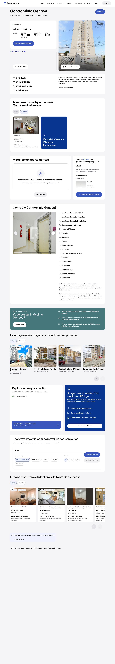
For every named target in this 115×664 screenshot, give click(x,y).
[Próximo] (102, 378)
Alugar (41, 3)
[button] (26, 132)
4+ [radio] (78, 459)
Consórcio (78, 3)
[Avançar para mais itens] (53, 233)
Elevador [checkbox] (45, 459)
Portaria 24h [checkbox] (35, 459)
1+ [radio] (65, 459)
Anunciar (59, 3)
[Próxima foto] (36, 125)
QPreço (69, 3)
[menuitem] (42, 3)
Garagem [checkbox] (54, 459)
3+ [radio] (74, 459)
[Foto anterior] (15, 125)
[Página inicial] (12, 3)
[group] (26, 132)
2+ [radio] (70, 459)
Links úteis (87, 3)
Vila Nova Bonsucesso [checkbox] (22, 459)
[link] (92, 454)
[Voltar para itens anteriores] (15, 233)
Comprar (50, 3)
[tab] (17, 450)
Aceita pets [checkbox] (19, 463)
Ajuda (96, 3)
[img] (21, 356)
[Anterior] (96, 378)
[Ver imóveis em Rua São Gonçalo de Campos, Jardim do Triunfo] (18, 51)
